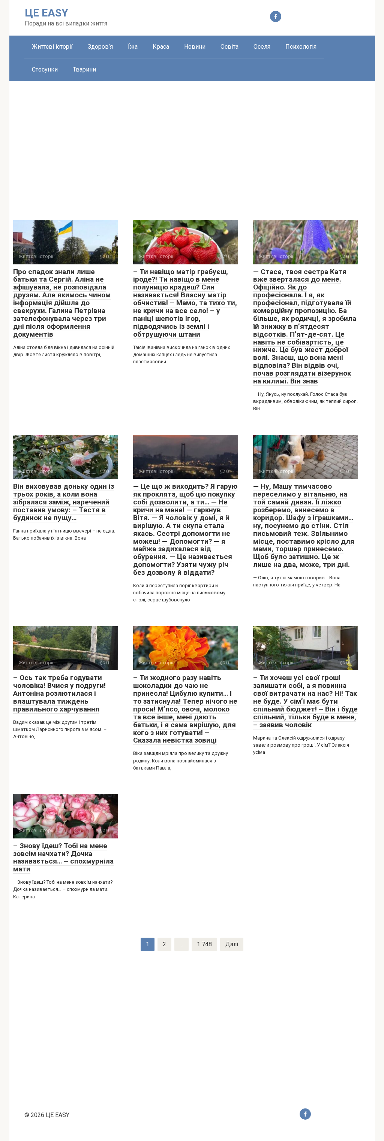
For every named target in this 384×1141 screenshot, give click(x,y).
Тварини (84, 69)
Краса (161, 46)
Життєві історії (52, 46)
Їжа (133, 46)
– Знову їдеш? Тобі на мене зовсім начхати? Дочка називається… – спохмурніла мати (63, 857)
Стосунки (45, 69)
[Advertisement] (192, 144)
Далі (231, 944)
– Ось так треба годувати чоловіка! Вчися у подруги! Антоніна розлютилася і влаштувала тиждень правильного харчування (59, 693)
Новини (195, 46)
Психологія (300, 46)
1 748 (204, 944)
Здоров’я (100, 46)
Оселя (262, 46)
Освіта (229, 46)
